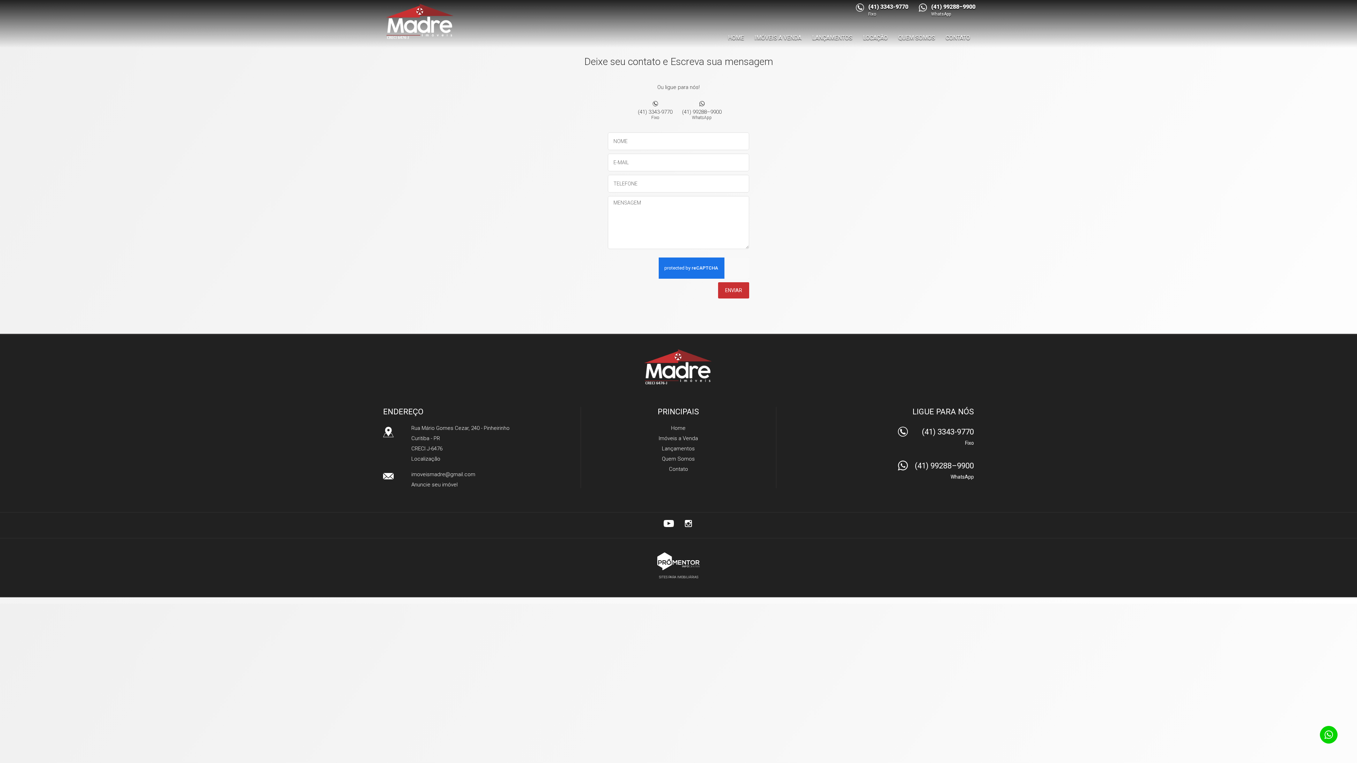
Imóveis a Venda (777, 37)
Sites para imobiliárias (678, 577)
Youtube (669, 523)
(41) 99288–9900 (702, 114)
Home (736, 37)
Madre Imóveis (678, 366)
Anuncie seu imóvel (434, 484)
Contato (958, 37)
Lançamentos (832, 37)
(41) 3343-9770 (655, 114)
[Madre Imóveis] (421, 21)
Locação (875, 37)
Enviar (733, 290)
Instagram (688, 523)
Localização (425, 459)
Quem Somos (916, 37)
